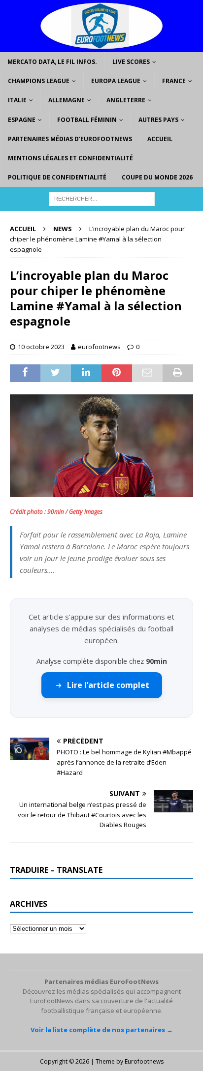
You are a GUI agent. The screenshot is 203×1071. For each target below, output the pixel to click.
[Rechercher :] (102, 198)
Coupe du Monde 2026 (157, 177)
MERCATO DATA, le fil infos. (52, 62)
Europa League (115, 81)
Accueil (159, 139)
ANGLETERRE (125, 100)
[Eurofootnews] (101, 46)
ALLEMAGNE (66, 100)
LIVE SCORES (131, 62)
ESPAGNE (21, 120)
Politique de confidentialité (57, 177)
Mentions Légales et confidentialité (70, 158)
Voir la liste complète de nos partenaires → (102, 1029)
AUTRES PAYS (158, 120)
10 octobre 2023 (41, 346)
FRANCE (174, 81)
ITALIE (17, 100)
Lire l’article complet (108, 685)
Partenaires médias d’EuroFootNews (70, 139)
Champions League (38, 81)
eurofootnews (99, 346)
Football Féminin (87, 120)
